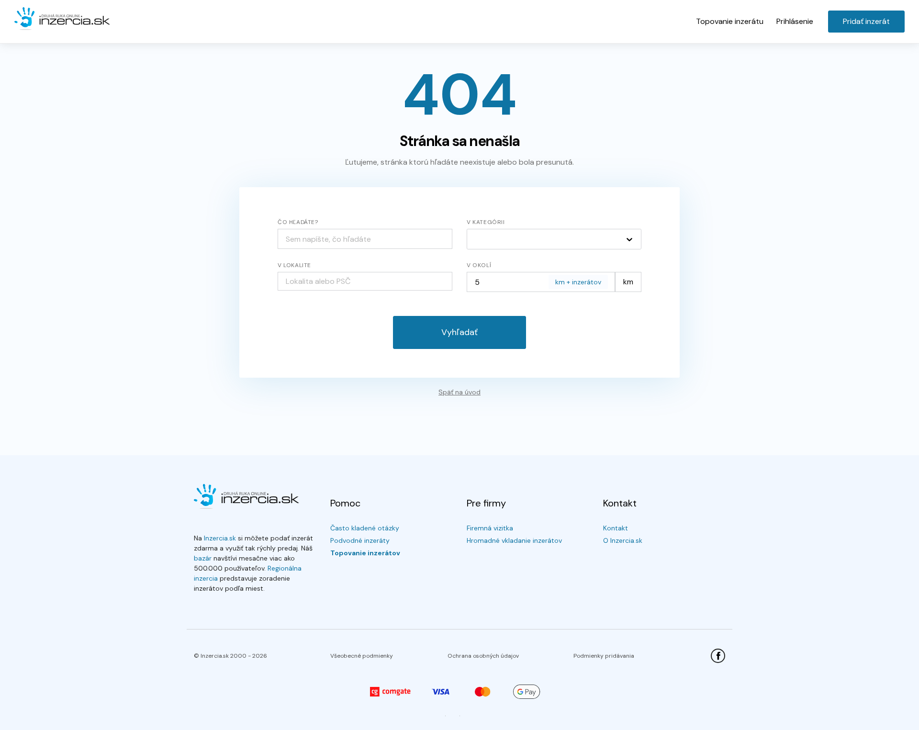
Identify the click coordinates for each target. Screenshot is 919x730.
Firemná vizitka (490, 528)
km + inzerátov (578, 282)
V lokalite (294, 265)
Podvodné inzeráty (360, 540)
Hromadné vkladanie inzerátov (514, 540)
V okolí (479, 265)
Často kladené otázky (364, 528)
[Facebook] (718, 656)
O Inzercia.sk (622, 540)
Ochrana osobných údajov (483, 656)
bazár (203, 558)
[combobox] (365, 281)
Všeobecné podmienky (361, 656)
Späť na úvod (459, 392)
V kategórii (486, 222)
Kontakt (615, 528)
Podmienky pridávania (603, 656)
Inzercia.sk (220, 538)
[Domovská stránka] (62, 19)
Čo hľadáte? (298, 222)
